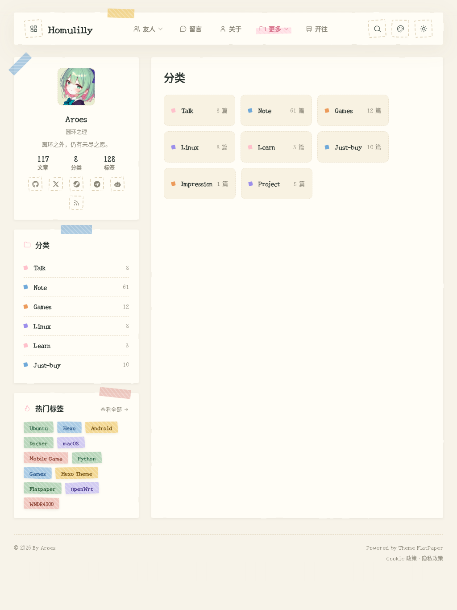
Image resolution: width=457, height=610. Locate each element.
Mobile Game (45, 458)
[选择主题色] (400, 28)
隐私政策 (432, 558)
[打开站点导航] (33, 28)
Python (87, 458)
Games (37, 473)
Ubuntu (38, 427)
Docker (38, 443)
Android (101, 427)
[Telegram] (96, 184)
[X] (55, 184)
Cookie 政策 (401, 558)
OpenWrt (82, 488)
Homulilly (70, 28)
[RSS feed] (76, 202)
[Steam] (76, 184)
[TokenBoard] (117, 184)
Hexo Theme (76, 473)
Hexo (69, 427)
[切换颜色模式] (424, 28)
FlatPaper (430, 547)
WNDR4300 (41, 503)
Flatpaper (42, 488)
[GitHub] (35, 184)
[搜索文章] (377, 28)
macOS (71, 443)
